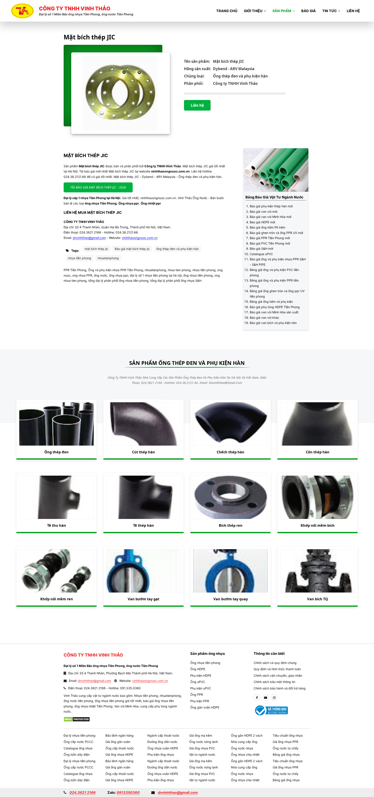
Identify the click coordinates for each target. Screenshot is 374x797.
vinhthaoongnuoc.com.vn (140, 238)
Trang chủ (226, 11)
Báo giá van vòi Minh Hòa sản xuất (274, 312)
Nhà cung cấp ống (244, 742)
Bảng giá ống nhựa (286, 754)
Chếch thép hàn (230, 452)
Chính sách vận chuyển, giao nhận (278, 675)
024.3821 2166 (82, 792)
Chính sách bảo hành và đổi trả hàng (280, 688)
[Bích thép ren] (230, 497)
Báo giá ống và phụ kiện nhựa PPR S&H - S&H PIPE (278, 261)
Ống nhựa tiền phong (205, 663)
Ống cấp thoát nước (119, 748)
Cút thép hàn (143, 452)
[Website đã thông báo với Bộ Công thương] (271, 710)
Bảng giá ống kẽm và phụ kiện (271, 301)
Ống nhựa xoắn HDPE (162, 748)
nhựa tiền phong (79, 258)
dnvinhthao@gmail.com (89, 238)
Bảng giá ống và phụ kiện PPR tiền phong (274, 283)
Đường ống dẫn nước (162, 742)
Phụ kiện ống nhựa (160, 754)
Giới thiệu (253, 11)
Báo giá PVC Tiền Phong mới (270, 243)
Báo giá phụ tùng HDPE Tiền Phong (275, 307)
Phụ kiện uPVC (200, 688)
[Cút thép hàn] (143, 424)
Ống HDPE (197, 669)
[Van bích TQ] (317, 571)
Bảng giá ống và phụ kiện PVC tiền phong (274, 272)
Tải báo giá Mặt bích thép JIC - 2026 (98, 187)
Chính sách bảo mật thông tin (274, 682)
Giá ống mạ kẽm (200, 735)
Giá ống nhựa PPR (285, 742)
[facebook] (257, 698)
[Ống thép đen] (56, 424)
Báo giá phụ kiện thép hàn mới (271, 206)
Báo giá (308, 11)
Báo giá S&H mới (261, 248)
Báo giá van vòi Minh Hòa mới (270, 217)
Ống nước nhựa (242, 748)
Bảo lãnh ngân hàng (119, 735)
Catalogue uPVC (261, 254)
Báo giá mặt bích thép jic (132, 249)
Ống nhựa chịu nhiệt (245, 754)
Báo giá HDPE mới (262, 222)
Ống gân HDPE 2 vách (247, 735)
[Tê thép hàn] (143, 497)
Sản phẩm (281, 11)
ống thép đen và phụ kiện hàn (177, 249)
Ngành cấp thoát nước (163, 735)
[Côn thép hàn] (317, 424)
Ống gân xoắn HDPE (204, 707)
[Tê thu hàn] (56, 497)
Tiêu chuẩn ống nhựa (288, 735)
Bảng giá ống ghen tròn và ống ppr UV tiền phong (277, 293)
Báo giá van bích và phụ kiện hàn (273, 323)
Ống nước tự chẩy (285, 748)
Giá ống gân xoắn (117, 742)
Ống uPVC (197, 682)
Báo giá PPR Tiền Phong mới (270, 238)
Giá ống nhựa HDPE (119, 754)
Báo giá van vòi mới (263, 211)
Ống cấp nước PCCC (78, 742)
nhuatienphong (108, 258)
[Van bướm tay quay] (230, 571)
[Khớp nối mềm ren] (56, 571)
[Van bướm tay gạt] (143, 571)
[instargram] (274, 698)
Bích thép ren (230, 525)
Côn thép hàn (317, 452)
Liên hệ (353, 11)
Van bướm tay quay (230, 599)
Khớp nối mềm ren (56, 599)
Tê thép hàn (143, 525)
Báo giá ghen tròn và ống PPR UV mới (276, 233)
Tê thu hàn (56, 525)
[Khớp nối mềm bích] (317, 497)
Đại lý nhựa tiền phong (79, 735)
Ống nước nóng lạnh (203, 742)
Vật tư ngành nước (202, 754)
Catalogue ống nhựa (78, 748)
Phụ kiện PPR (199, 701)
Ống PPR (196, 694)
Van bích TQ (317, 599)
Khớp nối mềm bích (318, 525)
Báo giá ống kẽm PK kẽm (267, 227)
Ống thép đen (56, 452)
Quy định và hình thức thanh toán (277, 669)
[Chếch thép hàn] (230, 424)
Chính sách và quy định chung (275, 663)
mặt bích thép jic (96, 249)
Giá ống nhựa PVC (202, 748)
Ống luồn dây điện (77, 754)
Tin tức (329, 11)
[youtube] (265, 698)
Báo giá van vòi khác (264, 317)
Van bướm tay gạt (143, 599)
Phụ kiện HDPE (200, 675)
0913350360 (128, 792)
